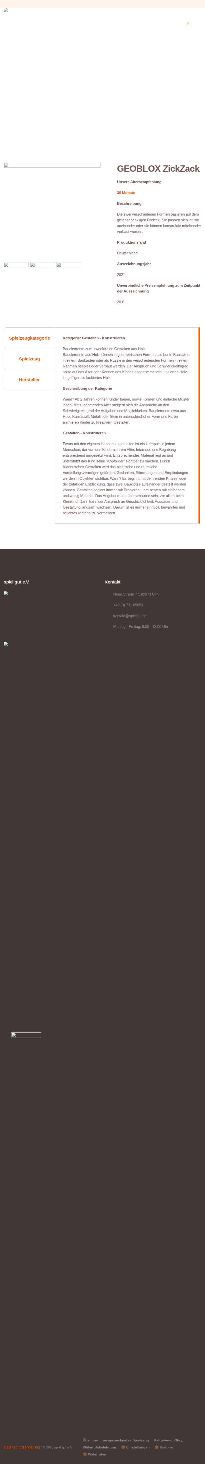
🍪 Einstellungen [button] (135, 1447)
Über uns (90, 1440)
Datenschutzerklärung (22, 1447)
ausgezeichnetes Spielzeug (126, 1440)
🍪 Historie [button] (163, 1447)
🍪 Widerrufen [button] (94, 1454)
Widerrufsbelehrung (99, 1447)
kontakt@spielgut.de (129, 616)
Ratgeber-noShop (169, 1440)
